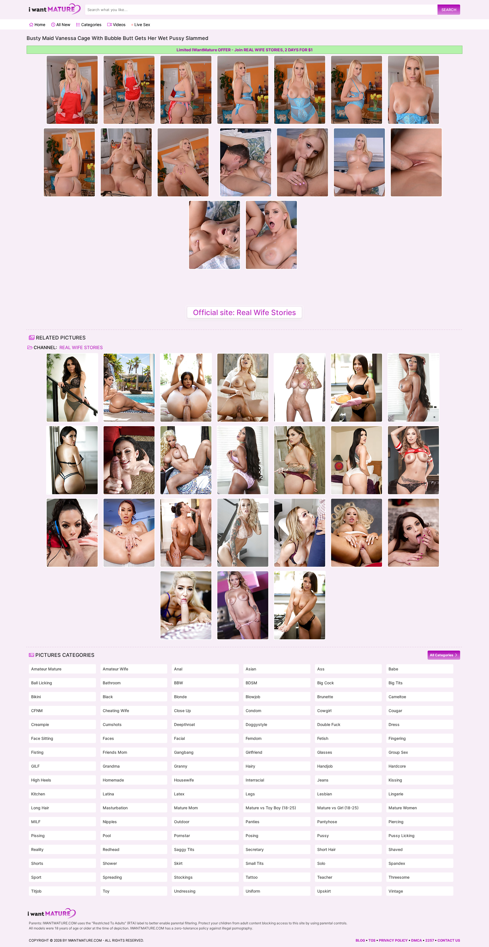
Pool (107, 835)
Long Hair (40, 807)
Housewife (184, 780)
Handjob (325, 766)
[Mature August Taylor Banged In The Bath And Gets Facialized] (185, 533)
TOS (372, 940)
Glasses (324, 752)
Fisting (37, 752)
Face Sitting (42, 738)
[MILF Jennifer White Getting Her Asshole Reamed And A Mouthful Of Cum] (129, 460)
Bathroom (112, 682)
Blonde (180, 696)
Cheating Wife (116, 710)
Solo (321, 863)
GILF (35, 766)
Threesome (399, 877)
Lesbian (324, 793)
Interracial (255, 780)
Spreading (112, 877)
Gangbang (184, 752)
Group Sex (398, 752)
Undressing (185, 891)
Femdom (253, 738)
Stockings (183, 877)
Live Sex (141, 24)
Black (108, 696)
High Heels (41, 780)
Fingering (397, 738)
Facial (179, 738)
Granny (180, 766)
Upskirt (324, 891)
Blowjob (253, 696)
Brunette (325, 696)
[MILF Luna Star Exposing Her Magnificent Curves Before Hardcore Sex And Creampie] (72, 533)
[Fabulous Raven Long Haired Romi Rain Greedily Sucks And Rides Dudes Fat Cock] (356, 460)
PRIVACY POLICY (393, 940)
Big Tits (396, 682)
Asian (251, 668)
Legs (250, 793)
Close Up (182, 710)
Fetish (322, 738)
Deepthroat (184, 724)
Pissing (38, 835)
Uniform (253, 891)
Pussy (323, 835)
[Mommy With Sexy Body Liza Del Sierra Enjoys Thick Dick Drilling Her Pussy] (242, 605)
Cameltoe (397, 696)
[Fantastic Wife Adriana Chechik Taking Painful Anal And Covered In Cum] (185, 388)
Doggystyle (256, 724)
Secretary (255, 849)
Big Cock (325, 682)
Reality (37, 849)
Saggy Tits (184, 849)
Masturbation (115, 807)
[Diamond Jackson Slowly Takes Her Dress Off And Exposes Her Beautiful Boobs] (413, 388)
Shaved (396, 849)
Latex (179, 793)
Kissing (395, 780)
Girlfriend (254, 752)
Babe (393, 668)
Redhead (111, 849)
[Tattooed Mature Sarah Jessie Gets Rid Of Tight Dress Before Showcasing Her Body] (242, 533)
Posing (252, 835)
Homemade (113, 780)
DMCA (416, 940)
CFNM (37, 710)
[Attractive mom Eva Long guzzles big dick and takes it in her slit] (413, 533)
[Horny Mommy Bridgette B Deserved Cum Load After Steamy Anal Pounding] (242, 388)
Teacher (324, 877)
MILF (35, 821)
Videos (118, 24)
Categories (90, 24)
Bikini (36, 696)
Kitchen (38, 793)
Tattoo (252, 877)
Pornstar (182, 835)
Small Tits (255, 863)
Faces (108, 738)
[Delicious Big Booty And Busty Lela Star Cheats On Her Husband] (129, 388)
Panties (252, 821)
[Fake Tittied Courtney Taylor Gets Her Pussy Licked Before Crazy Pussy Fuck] (356, 533)
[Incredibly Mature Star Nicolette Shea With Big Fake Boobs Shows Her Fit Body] (299, 388)
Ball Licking (41, 682)
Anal (178, 668)
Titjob (36, 891)
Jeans (323, 780)
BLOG (360, 940)
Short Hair (326, 849)
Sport (36, 877)
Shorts (37, 863)
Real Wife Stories (80, 347)
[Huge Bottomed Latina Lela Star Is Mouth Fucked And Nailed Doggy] (72, 460)
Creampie (40, 724)
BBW (178, 682)
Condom (253, 710)
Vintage (396, 891)
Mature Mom (186, 807)
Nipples (110, 821)
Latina (108, 793)
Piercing (396, 821)
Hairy (250, 766)
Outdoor (181, 821)
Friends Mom (115, 752)
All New (62, 24)
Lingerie (396, 793)
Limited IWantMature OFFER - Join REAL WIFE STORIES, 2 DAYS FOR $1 (245, 49)
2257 (429, 940)
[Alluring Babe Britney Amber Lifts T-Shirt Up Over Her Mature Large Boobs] (413, 460)
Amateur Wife (115, 668)
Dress (394, 724)
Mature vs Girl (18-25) (338, 807)
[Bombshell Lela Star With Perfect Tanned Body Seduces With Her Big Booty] (72, 388)
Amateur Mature (46, 668)
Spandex (397, 863)
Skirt (178, 863)
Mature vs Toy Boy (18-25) (271, 807)
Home (39, 24)
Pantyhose (327, 821)
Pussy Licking (402, 835)
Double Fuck (328, 724)
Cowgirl (324, 710)
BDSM (251, 682)
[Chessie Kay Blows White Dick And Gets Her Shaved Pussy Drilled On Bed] (299, 533)
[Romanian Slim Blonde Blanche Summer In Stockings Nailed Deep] (185, 605)
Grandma (111, 766)
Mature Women (403, 807)
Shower (110, 863)
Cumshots (112, 724)
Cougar (395, 710)
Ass (321, 668)
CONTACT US (448, 940)
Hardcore (397, 766)
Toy (106, 891)
